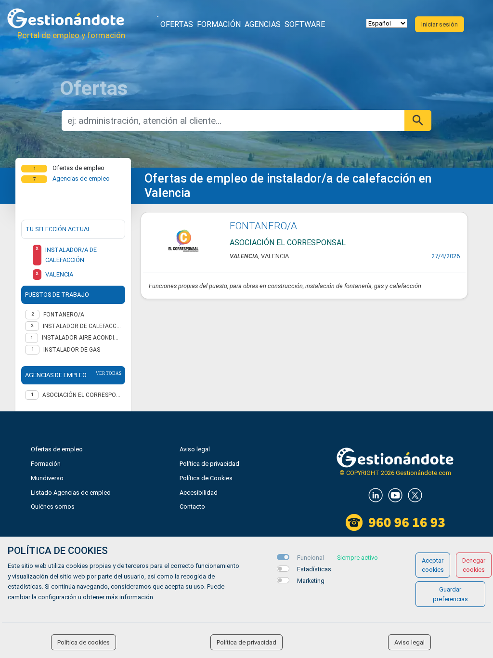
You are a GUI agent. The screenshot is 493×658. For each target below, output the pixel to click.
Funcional (310, 557)
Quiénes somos (53, 506)
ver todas (108, 373)
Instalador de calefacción (82, 326)
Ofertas (176, 24)
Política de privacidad (209, 463)
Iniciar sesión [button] (439, 24)
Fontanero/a (63, 314)
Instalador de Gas (71, 349)
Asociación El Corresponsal (81, 395)
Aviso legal (195, 449)
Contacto (192, 506)
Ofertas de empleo (57, 449)
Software (305, 24)
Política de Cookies (206, 478)
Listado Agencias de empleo (71, 492)
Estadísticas (314, 569)
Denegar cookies (473, 565)
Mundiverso (47, 478)
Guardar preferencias (450, 594)
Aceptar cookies (433, 565)
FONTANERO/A (263, 226)
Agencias (263, 24)
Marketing (310, 580)
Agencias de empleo (81, 178)
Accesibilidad (199, 492)
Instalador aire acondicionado (81, 337)
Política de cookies (83, 642)
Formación (219, 24)
